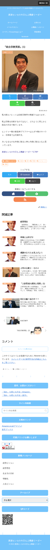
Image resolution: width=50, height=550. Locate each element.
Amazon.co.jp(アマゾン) (12, 426)
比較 (21, 161)
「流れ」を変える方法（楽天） (15, 395)
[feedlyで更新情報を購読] (36, 193)
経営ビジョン (8, 463)
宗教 (33, 161)
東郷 (6, 164)
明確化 (5, 479)
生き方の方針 (8, 473)
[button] (32, 103)
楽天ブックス (7, 429)
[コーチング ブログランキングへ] (8, 448)
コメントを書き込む (25, 349)
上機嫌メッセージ (10, 161)
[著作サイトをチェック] (13, 193)
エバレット (42, 161)
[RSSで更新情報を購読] (25, 199)
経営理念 (6, 468)
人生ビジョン (8, 484)
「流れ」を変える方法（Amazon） (16, 392)
